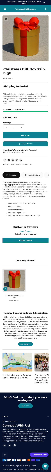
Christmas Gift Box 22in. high (21, 164)
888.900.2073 (9, 152)
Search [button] (26, 406)
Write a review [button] (25, 240)
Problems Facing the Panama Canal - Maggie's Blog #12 (16, 376)
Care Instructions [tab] (33, 175)
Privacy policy (7, 469)
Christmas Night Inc (15, 466)
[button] (46, 8)
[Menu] (4, 8)
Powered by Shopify (29, 466)
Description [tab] (13, 175)
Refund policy (18, 469)
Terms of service (30, 469)
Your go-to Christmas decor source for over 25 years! (24, 2)
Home (5, 164)
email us (20, 152)
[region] (25, 2)
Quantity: (7, 123)
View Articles (24, 344)
